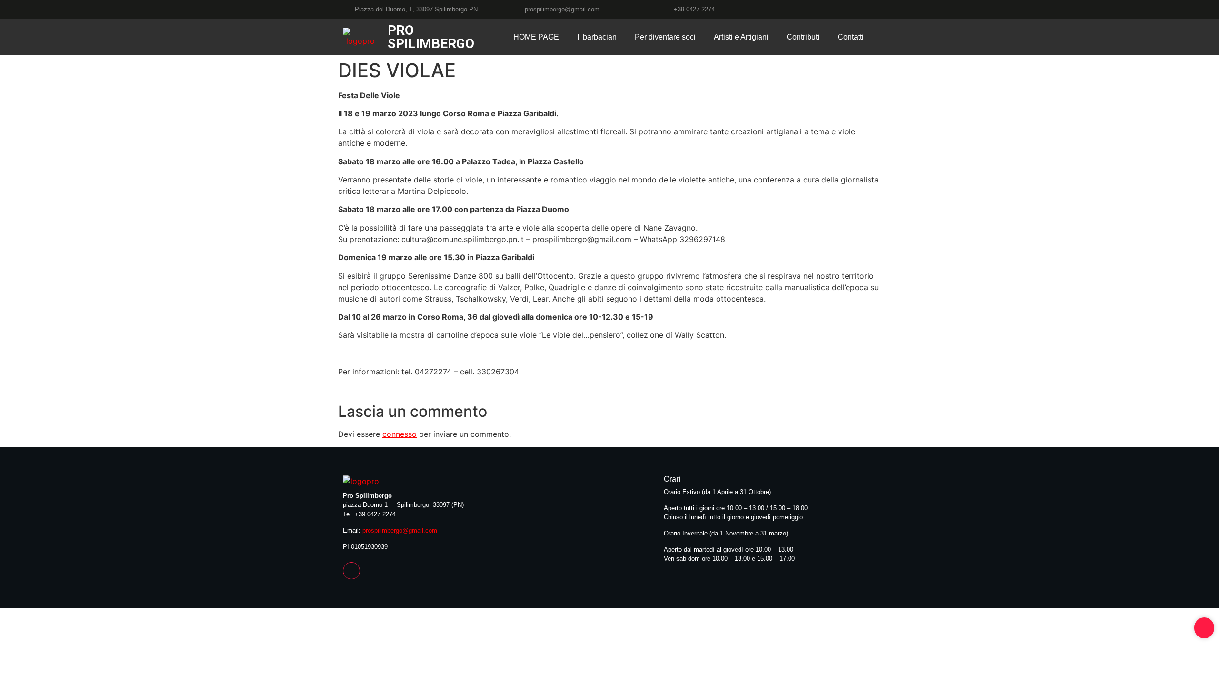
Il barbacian (597, 37)
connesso (399, 434)
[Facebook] (872, 9)
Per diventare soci (665, 37)
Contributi (803, 37)
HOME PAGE (536, 37)
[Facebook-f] (351, 570)
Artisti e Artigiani (741, 37)
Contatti (851, 37)
